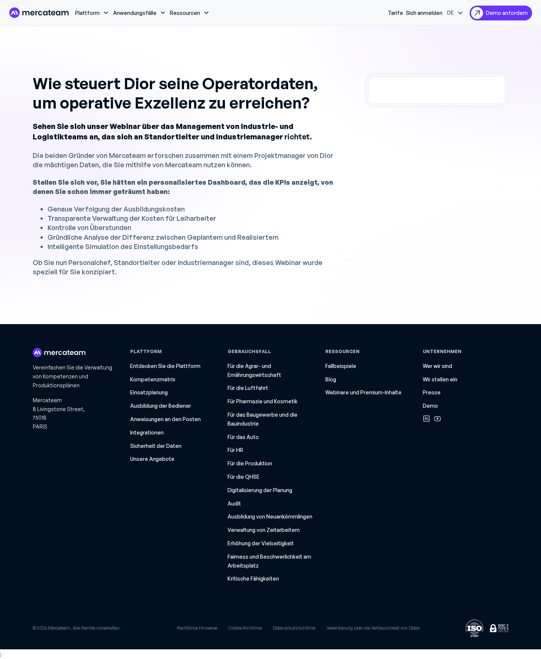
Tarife (395, 13)
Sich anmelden (424, 13)
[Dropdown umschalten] (106, 12)
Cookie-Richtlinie (245, 628)
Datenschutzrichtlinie (294, 628)
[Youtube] (437, 418)
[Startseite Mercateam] (39, 12)
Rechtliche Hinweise (197, 628)
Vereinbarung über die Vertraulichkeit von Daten (373, 628)
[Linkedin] (426, 418)
